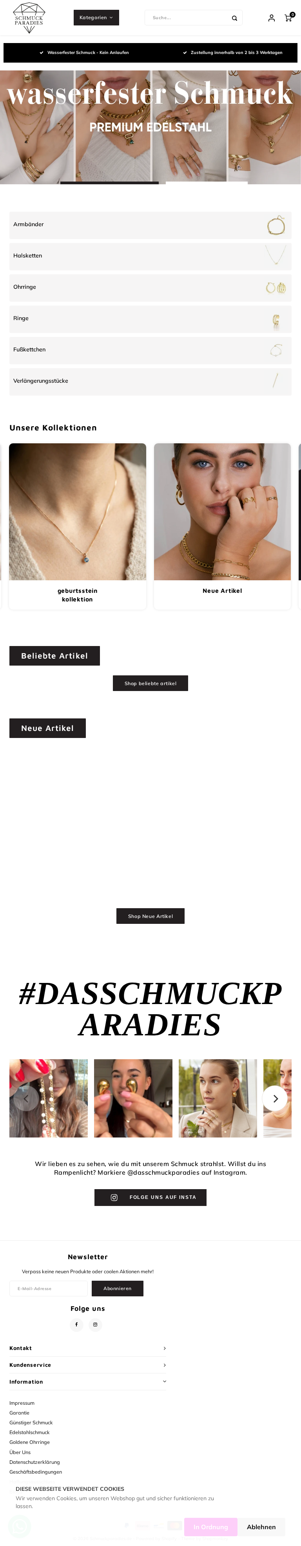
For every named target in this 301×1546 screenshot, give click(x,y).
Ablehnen (261, 1527)
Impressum (21, 1403)
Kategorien (93, 17)
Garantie (19, 1412)
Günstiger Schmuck (31, 1422)
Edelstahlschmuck (29, 1432)
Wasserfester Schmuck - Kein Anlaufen (88, 52)
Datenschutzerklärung (34, 1462)
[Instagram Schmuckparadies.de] (95, 1325)
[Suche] (235, 17)
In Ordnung (211, 1527)
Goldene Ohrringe (29, 1442)
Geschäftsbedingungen (35, 1472)
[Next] (275, 1098)
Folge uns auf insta (163, 1197)
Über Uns (20, 1452)
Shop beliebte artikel (151, 683)
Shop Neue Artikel (150, 916)
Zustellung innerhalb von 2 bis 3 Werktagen (237, 52)
